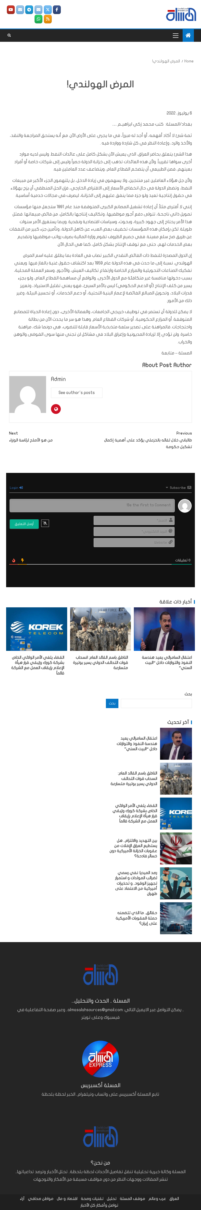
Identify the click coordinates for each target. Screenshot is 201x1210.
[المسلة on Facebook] (57, 9)
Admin (58, 379)
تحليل (111, 1199)
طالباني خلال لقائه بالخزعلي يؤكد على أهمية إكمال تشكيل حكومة (148, 440)
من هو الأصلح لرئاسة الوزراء (31, 436)
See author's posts (77, 392)
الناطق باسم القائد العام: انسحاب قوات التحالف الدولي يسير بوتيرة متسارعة (100, 663)
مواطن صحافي (40, 1199)
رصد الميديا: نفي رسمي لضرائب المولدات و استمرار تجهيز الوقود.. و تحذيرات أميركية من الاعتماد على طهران (136, 883)
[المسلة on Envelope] (38, 9)
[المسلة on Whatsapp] (38, 19)
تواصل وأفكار (107, 1205)
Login (14, 488)
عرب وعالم (157, 1199)
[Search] (9, 35)
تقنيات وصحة (92, 1199)
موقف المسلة (132, 1199)
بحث (188, 694)
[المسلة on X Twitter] (48, 9)
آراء (22, 1199)
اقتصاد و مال (67, 1199)
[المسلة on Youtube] (11, 9)
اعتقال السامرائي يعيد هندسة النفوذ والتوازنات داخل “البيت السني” (167, 663)
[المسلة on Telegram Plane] (29, 9)
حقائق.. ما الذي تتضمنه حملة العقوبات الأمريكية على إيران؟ (136, 918)
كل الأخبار (88, 1205)
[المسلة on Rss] (48, 19)
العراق (174, 1199)
